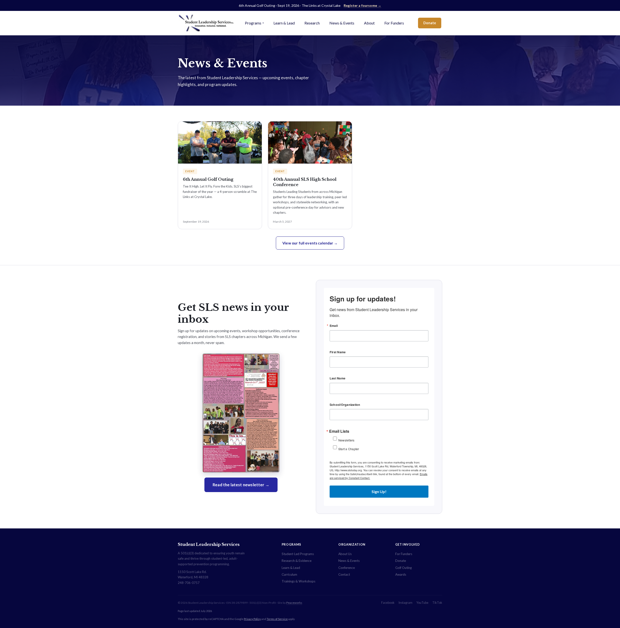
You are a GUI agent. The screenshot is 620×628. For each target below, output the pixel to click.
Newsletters (346, 440)
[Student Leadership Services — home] (206, 23)
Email (334, 325)
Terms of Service (277, 618)
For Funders (394, 23)
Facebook (388, 602)
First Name (338, 352)
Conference (346, 568)
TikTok (437, 602)
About (369, 23)
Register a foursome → (362, 5)
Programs (254, 23)
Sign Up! (379, 491)
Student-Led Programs (298, 554)
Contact (344, 574)
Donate (429, 23)
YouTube (422, 602)
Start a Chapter (348, 449)
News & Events (341, 23)
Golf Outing (403, 568)
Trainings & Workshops (298, 581)
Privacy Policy (252, 618)
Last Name (337, 378)
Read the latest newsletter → (241, 484)
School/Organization (345, 404)
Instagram (405, 602)
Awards (400, 574)
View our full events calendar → (310, 243)
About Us (345, 554)
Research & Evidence (296, 561)
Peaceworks (294, 602)
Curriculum (289, 574)
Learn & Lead (284, 23)
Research (312, 23)
